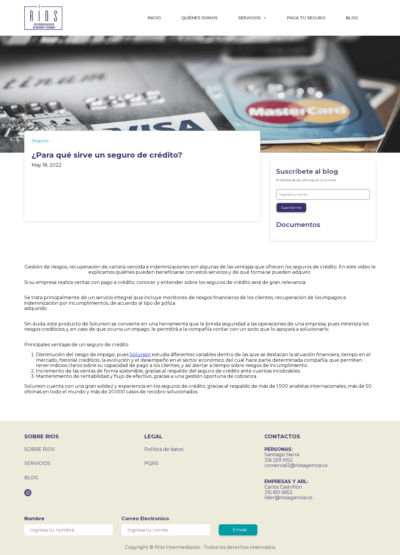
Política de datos (163, 449)
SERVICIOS (249, 17)
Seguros (40, 140)
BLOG (352, 17)
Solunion (140, 354)
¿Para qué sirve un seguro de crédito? (107, 155)
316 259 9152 (278, 460)
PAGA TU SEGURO (306, 17)
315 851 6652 (278, 492)
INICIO (154, 17)
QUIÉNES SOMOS (199, 17)
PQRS (151, 463)
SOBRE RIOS (39, 449)
